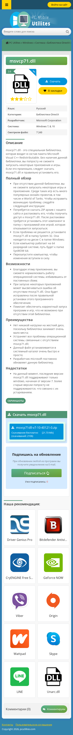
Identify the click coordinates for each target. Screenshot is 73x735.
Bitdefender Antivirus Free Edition (53, 540)
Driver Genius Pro (19, 540)
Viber (19, 616)
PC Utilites (14, 42)
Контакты (7, 724)
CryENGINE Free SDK (20, 578)
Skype (53, 654)
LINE (20, 692)
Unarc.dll (53, 692)
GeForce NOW (53, 578)
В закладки (55, 90)
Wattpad (20, 654)
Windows (28, 42)
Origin (53, 616)
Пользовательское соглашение (34, 724)
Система (40, 42)
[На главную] (36, 18)
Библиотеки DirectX (58, 42)
